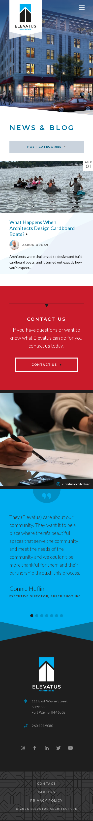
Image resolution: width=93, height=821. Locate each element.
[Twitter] (58, 748)
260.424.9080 (42, 726)
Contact (46, 783)
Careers (46, 792)
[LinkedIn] (47, 748)
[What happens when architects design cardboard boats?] (46, 187)
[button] (31, 615)
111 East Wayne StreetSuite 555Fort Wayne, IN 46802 (50, 706)
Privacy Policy (46, 800)
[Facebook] (35, 748)
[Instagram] (23, 748)
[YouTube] (70, 748)
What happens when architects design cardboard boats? (42, 228)
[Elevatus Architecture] (25, 16)
